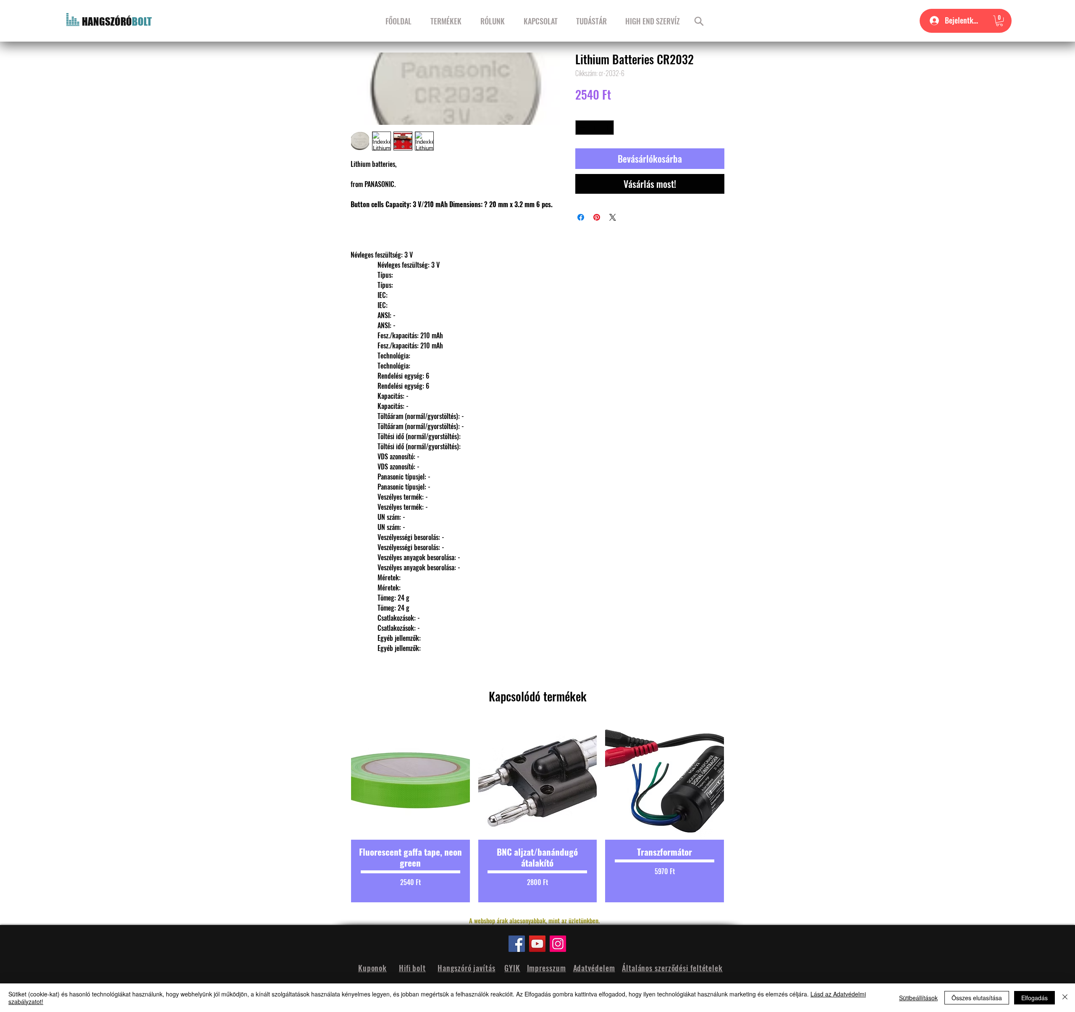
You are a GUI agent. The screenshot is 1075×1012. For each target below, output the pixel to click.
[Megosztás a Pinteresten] (597, 217)
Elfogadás (1034, 998)
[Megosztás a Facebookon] (581, 217)
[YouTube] (537, 944)
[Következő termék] (738, 811)
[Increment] (608, 128)
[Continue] (699, 21)
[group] (537, 812)
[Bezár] (1065, 997)
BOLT (142, 21)
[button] (999, 21)
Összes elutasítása (977, 998)
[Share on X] (613, 217)
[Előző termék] (337, 811)
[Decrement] (582, 128)
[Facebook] (517, 944)
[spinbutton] (595, 128)
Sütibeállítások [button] (918, 998)
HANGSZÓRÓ (107, 21)
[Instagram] (558, 944)
